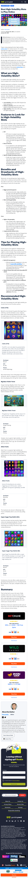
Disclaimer (7, 807)
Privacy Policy (7, 804)
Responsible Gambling (14, 810)
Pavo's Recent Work (8, 735)
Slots (12, 5)
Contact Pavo (8, 739)
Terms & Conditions (16, 780)
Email (4, 775)
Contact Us (20, 801)
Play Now (14, 637)
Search (22, 795)
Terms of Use (20, 804)
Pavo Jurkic (5, 714)
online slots (4, 49)
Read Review (14, 640)
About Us (7, 801)
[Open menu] (25, 1)
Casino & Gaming (5, 5)
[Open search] (22, 1)
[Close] (26, 866)
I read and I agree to (12, 780)
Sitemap (20, 807)
